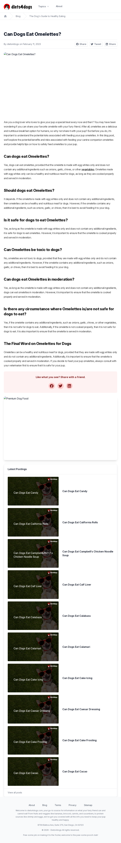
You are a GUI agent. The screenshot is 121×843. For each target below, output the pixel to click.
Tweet (97, 44)
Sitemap (88, 805)
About (59, 6)
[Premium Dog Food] (60, 428)
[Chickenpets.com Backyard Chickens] (5, 16)
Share (83, 44)
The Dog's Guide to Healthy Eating (47, 16)
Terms (58, 805)
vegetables (87, 169)
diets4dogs (13, 44)
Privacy (72, 805)
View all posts (15, 792)
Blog (18, 16)
